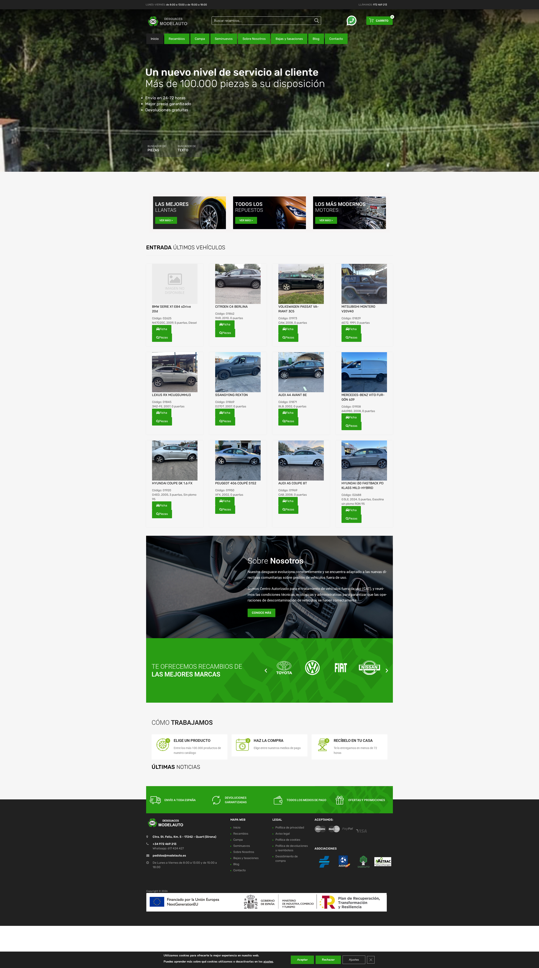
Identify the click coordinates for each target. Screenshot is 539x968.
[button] (265, 670)
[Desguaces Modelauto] (164, 21)
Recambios (177, 39)
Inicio (155, 39)
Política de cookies (287, 840)
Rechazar (328, 960)
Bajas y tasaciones (289, 39)
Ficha (163, 329)
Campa (200, 39)
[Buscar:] (266, 21)
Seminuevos (224, 39)
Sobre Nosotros (254, 39)
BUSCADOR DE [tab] (157, 148)
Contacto (336, 39)
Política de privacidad (289, 827)
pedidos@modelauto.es (169, 855)
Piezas (163, 337)
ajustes (268, 962)
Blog (316, 39)
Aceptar (302, 960)
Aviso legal (282, 833)
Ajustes (354, 960)
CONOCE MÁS (261, 613)
